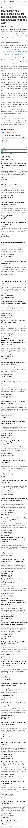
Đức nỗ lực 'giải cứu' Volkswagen (11, 185)
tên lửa (24, 137)
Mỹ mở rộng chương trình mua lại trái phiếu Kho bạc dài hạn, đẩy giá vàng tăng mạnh (13, 539)
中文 (21, 1)
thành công (15, 137)
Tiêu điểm (3, 4)
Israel (23, 82)
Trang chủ (4, 8)
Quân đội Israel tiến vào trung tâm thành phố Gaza (12, 42)
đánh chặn (9, 137)
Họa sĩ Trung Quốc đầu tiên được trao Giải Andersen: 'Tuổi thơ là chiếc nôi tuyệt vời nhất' (13, 663)
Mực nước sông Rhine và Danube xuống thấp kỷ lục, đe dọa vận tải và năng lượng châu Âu (13, 342)
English (18, 1)
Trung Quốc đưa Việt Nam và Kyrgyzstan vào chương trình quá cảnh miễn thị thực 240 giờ (13, 581)
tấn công (21, 137)
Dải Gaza (6, 39)
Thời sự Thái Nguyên (12, 4)
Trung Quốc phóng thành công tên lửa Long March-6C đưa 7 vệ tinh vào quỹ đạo (13, 165)
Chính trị (21, 4)
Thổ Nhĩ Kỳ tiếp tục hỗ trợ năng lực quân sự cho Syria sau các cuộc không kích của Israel (13, 602)
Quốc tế (11, 8)
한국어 (25, 1)
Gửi (2, 151)
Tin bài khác (6, 154)
